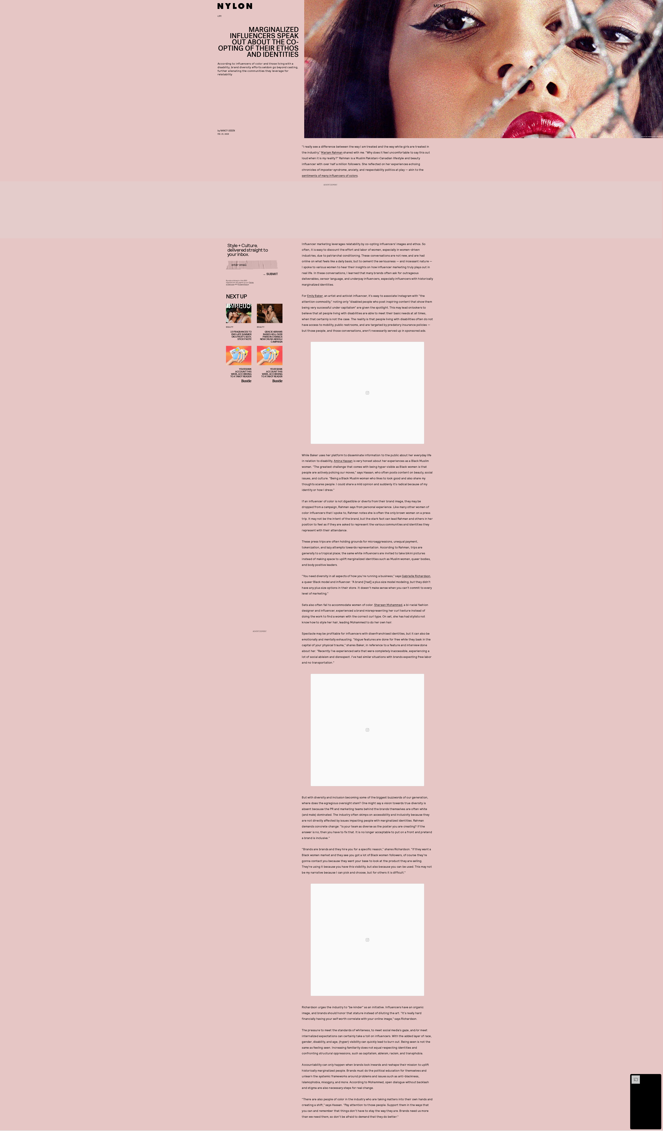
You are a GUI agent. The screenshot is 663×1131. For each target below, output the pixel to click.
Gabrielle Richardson (416, 576)
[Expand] (634, 1077)
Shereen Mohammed (388, 604)
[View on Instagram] (367, 393)
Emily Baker (315, 295)
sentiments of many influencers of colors (330, 175)
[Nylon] (235, 6)
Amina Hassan (343, 460)
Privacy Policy (243, 284)
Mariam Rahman (332, 152)
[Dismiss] (657, 1077)
